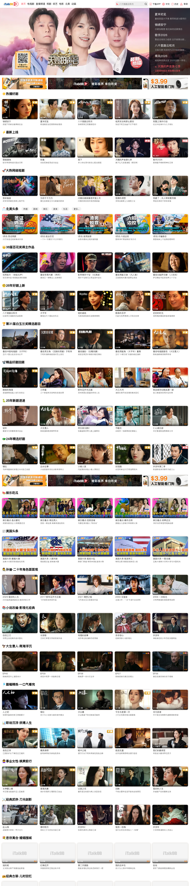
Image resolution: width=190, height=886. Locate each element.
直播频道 (40, 3)
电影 (61, 3)
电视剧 (30, 3)
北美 (67, 3)
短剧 (49, 3)
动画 (73, 3)
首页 (23, 3)
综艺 (55, 3)
